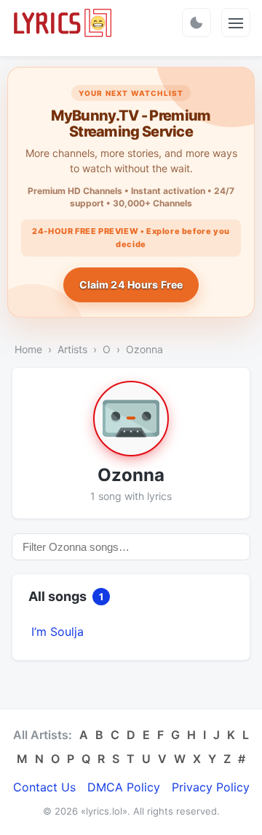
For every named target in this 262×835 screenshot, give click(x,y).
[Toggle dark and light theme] (196, 22)
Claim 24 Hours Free (131, 284)
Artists (72, 349)
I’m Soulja (57, 631)
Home (28, 349)
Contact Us (44, 787)
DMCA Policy (123, 787)
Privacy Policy (211, 787)
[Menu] (235, 22)
